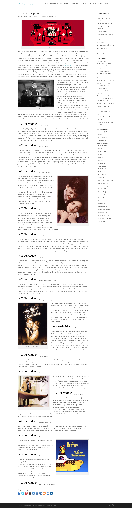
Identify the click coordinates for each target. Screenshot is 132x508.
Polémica (101, 207)
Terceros (101, 140)
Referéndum (102, 215)
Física (100, 154)
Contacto (108, 3)
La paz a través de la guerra (105, 45)
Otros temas (101, 143)
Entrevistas (101, 186)
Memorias (101, 201)
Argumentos (102, 171)
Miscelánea (100, 132)
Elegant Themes (31, 505)
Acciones (101, 168)
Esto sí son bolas (102, 48)
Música (44, 16)
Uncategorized (101, 221)
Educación (101, 151)
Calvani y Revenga (102, 54)
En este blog (54, 3)
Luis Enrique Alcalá (25, 16)
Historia (100, 157)
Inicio (46, 3)
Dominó (100, 148)
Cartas (100, 177)
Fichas (100, 192)
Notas (100, 204)
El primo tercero (102, 31)
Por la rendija (102, 137)
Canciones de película (30, 13)
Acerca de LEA (64, 3)
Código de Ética (75, 3)
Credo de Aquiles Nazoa (104, 23)
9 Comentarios (51, 16)
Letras (100, 160)
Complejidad (102, 145)
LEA (99, 198)
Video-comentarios (104, 218)
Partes (100, 134)
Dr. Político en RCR (88, 3)
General (100, 195)
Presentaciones (103, 209)
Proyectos (101, 212)
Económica (101, 183)
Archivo (100, 3)
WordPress (52, 505)
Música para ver (70, 65)
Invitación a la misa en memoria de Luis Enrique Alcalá (105, 18)
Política (99, 166)
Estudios (101, 189)
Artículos (101, 174)
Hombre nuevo (101, 51)
